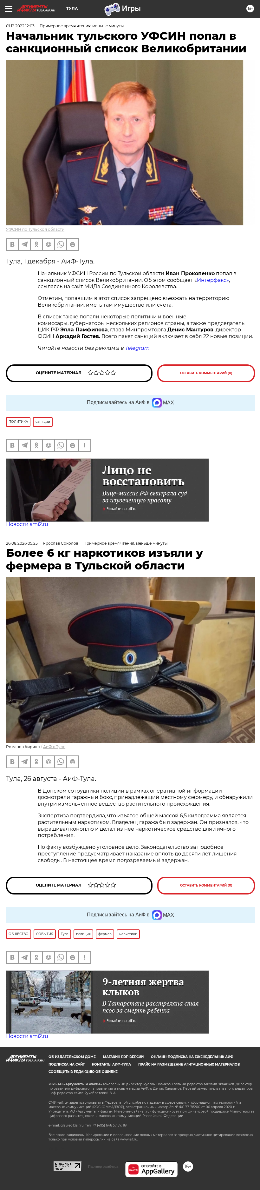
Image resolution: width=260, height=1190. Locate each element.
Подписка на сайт (67, 1064)
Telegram (137, 348)
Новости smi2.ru (27, 524)
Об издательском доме (72, 1057)
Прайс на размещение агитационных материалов (189, 1064)
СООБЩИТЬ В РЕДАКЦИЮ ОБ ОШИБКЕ (83, 1072)
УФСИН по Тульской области (35, 229)
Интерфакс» (213, 280)
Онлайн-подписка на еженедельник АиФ (192, 1057)
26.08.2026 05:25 (22, 543)
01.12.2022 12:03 (20, 25)
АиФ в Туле (54, 746)
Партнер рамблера (103, 1166)
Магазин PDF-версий (123, 1057)
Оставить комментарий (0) (206, 373)
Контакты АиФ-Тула (111, 1064)
